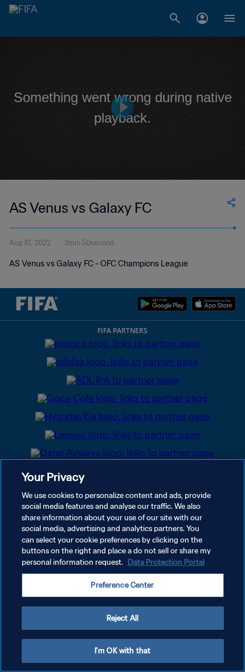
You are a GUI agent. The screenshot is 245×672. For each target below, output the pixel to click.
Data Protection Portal (166, 562)
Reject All (122, 618)
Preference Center (122, 585)
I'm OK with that (122, 650)
